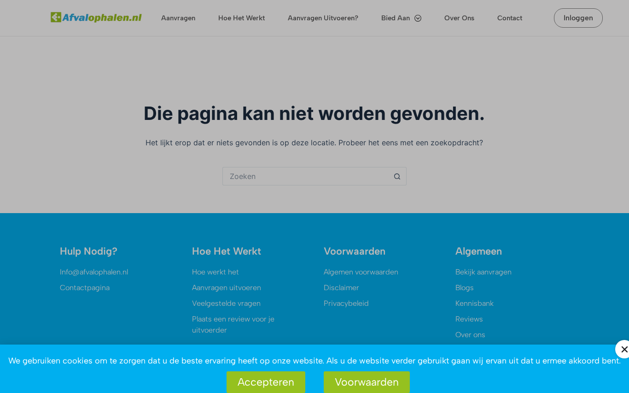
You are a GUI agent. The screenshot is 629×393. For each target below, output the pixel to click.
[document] (314, 196)
